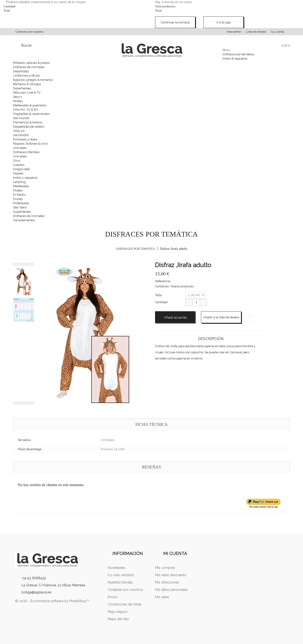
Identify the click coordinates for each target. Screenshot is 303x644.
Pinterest (168, 371)
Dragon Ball (21, 169)
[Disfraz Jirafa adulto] (23, 281)
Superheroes (22, 88)
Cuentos (18, 165)
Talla (158, 295)
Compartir (159, 371)
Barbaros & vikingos (27, 84)
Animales (20, 148)
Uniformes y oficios (26, 75)
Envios (113, 597)
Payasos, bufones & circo (30, 143)
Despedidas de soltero (28, 126)
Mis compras (165, 568)
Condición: (162, 286)
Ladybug (19, 182)
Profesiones (21, 203)
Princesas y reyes (25, 139)
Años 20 (19, 131)
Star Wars (20, 207)
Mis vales (162, 597)
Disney (18, 199)
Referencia (162, 281)
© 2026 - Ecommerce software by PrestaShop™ (52, 601)
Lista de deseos (256, 31)
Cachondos (21, 135)
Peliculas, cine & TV (26, 92)
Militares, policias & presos (31, 63)
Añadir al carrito (175, 317)
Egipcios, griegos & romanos (33, 80)
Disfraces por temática (238, 54)
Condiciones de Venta (125, 604)
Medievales (21, 186)
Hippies (18, 173)
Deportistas (21, 71)
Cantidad (161, 302)
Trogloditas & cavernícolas (31, 114)
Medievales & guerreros (29, 105)
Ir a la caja (224, 22)
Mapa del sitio (118, 619)
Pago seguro (117, 612)
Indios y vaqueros (25, 177)
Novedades (116, 568)
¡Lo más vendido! (121, 575)
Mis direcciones (167, 582)
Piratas (17, 101)
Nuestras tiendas (120, 582)
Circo (16, 160)
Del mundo (21, 118)
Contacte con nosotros (29, 31)
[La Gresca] (58, 559)
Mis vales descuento (170, 575)
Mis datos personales (171, 590)
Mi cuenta (175, 553)
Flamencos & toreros (27, 122)
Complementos (24, 220)
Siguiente (23, 403)
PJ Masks (19, 194)
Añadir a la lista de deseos (221, 317)
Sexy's (17, 97)
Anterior (23, 264)
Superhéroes (22, 211)
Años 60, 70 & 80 (25, 109)
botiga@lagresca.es (37, 592)
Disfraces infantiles (26, 152)
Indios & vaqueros (235, 58)
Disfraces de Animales (29, 67)
